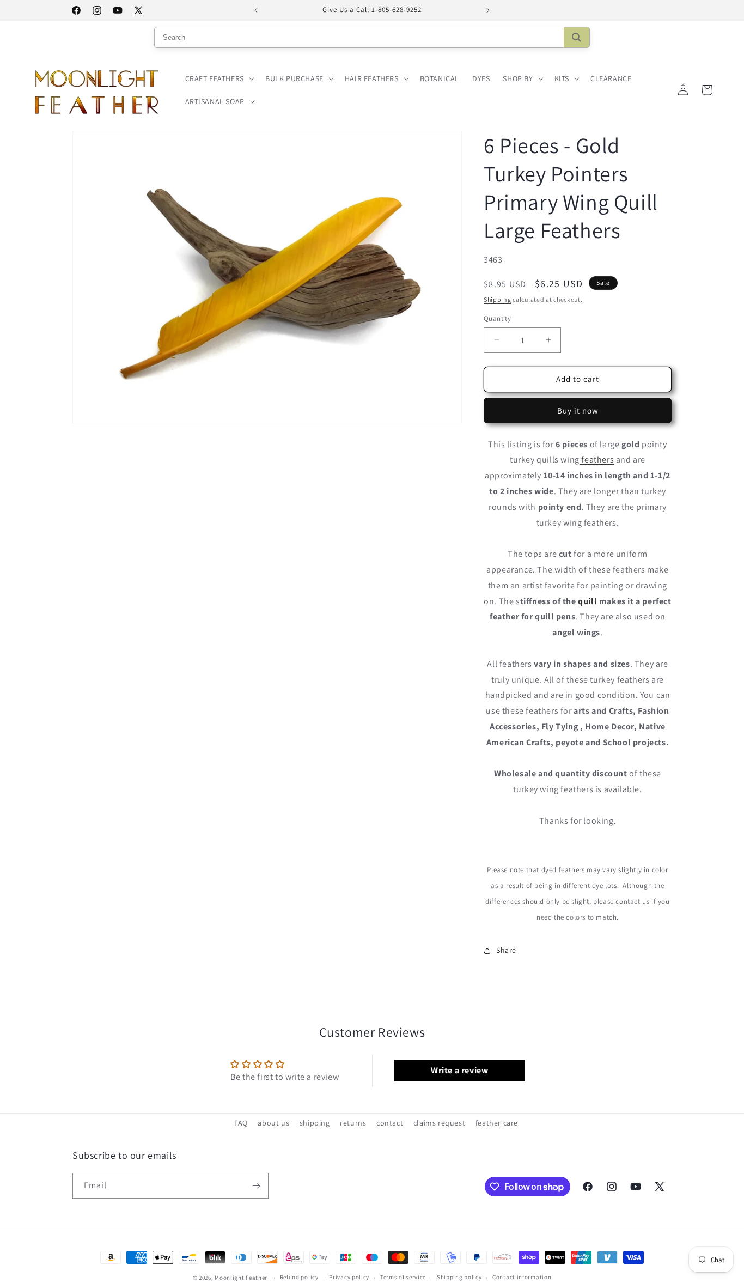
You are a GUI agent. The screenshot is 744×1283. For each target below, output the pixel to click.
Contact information (521, 1277)
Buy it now (578, 410)
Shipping (497, 299)
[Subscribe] (256, 1186)
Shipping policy (459, 1277)
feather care (496, 1123)
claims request (439, 1123)
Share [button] (506, 950)
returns (353, 1123)
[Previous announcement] (256, 10)
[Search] (576, 37)
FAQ (241, 1123)
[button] (219, 78)
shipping (315, 1123)
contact (389, 1123)
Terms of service (403, 1277)
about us (273, 1123)
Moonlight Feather (241, 1277)
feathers (597, 459)
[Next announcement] (488, 10)
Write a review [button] (459, 1070)
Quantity (497, 318)
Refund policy (299, 1277)
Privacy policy (349, 1277)
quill (587, 601)
